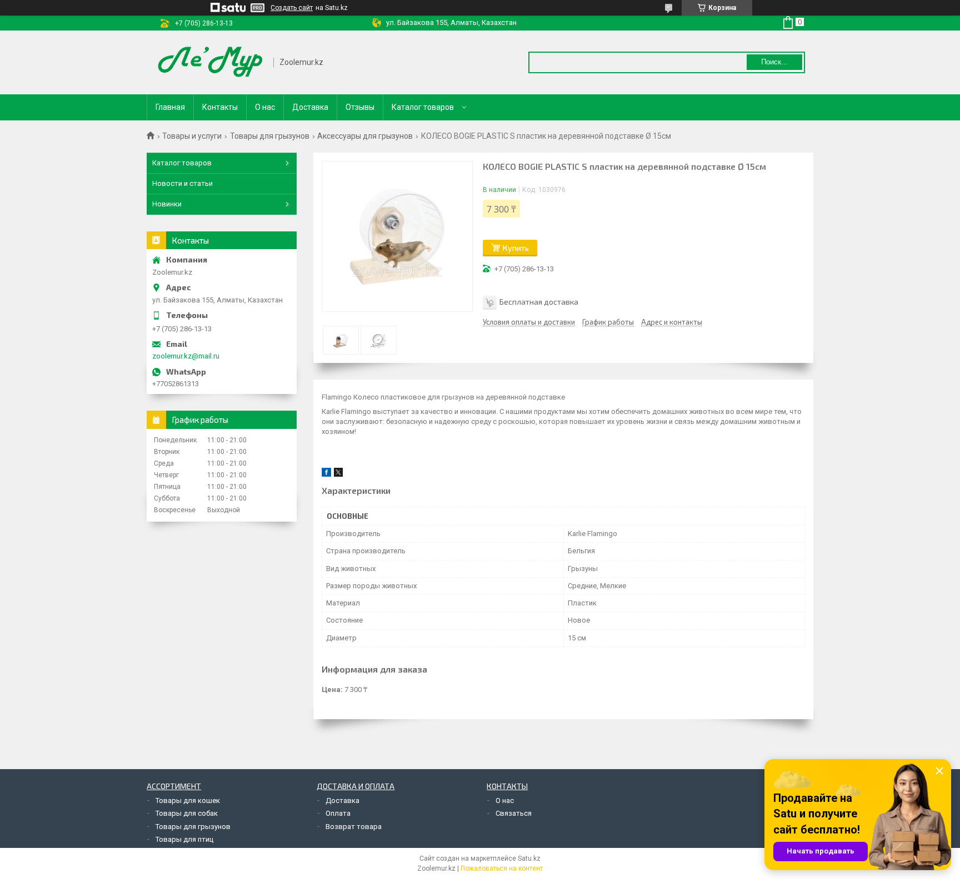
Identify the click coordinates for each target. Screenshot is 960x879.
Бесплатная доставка (538, 301)
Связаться (514, 813)
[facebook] (326, 474)
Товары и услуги (192, 136)
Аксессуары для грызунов (365, 136)
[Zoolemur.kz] (210, 62)
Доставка (310, 107)
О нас (265, 107)
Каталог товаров (423, 107)
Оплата (338, 813)
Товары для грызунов (269, 136)
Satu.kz (529, 858)
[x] (338, 474)
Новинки (167, 204)
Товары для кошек (188, 800)
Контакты (220, 107)
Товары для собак (187, 813)
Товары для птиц (184, 839)
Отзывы (360, 107)
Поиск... (774, 62)
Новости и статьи (182, 183)
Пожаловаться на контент (502, 868)
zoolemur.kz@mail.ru (185, 356)
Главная (170, 107)
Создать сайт (292, 8)
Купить (516, 247)
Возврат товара (354, 826)
